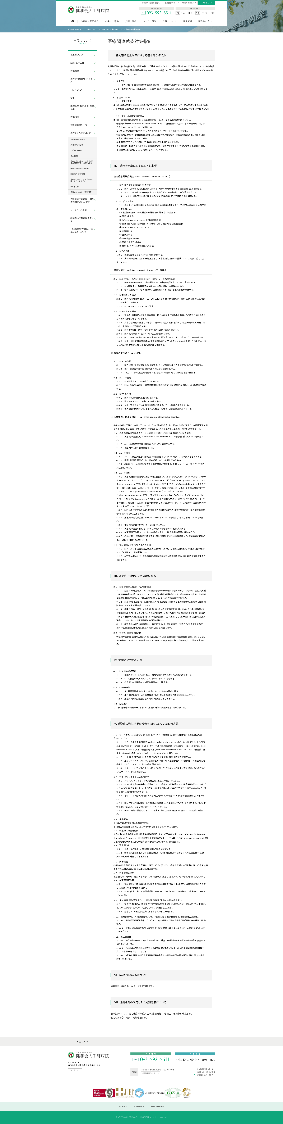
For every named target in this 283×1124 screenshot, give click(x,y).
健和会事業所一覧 (204, 1075)
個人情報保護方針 (204, 1069)
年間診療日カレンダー (149, 1073)
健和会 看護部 (139, 1106)
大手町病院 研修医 (157, 1106)
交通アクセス (74, 1070)
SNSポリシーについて (205, 1072)
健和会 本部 (123, 1106)
